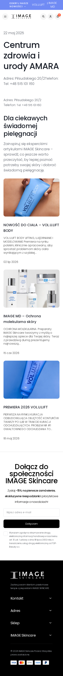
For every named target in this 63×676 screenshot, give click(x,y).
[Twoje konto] (50, 16)
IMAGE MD (53, 5)
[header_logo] (21, 16)
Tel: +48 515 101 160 (29, 105)
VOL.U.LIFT (38, 5)
